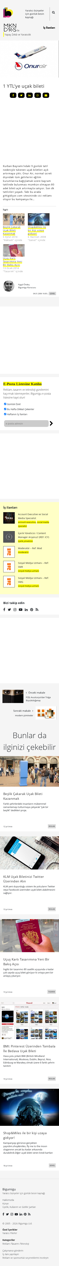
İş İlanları (49, 27)
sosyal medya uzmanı (28, 570)
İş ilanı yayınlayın (10, 1254)
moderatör (23, 552)
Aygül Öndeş (24, 284)
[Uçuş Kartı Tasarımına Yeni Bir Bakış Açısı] (14, 250)
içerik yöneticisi (25, 541)
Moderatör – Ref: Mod (30, 548)
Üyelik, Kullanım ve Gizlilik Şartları (19, 1206)
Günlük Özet (14, 404)
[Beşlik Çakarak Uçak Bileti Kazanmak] (14, 219)
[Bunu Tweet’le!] (21, 95)
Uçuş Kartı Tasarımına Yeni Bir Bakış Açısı (12, 261)
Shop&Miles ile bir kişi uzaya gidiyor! (37, 230)
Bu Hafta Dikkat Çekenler (20, 409)
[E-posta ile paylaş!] (46, 95)
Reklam (6, 1243)
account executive (27, 522)
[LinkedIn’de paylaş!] (29, 95)
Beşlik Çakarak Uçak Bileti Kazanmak (11, 230)
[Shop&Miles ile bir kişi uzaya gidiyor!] (29, 1107)
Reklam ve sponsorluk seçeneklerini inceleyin (25, 1257)
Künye (5, 1203)
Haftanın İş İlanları (17, 414)
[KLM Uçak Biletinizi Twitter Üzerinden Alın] (29, 852)
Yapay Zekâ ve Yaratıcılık (18, 34)
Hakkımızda (8, 1199)
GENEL (52, 293)
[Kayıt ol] (51, 423)
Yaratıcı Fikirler (9, 1233)
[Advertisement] (29, 466)
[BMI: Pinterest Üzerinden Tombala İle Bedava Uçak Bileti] (29, 1020)
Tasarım (15, 1243)
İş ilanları (10, 507)
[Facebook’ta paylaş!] (13, 95)
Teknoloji (24, 1243)
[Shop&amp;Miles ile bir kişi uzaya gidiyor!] (38, 219)
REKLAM (52, 826)
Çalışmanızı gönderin (12, 1250)
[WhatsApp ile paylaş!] (37, 95)
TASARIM (51, 992)
